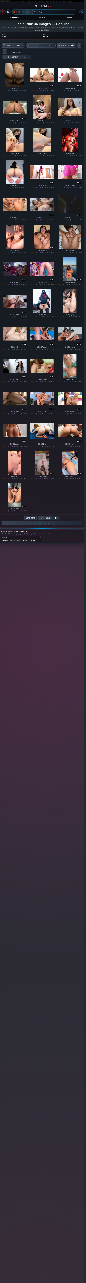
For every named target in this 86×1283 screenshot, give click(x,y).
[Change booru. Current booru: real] (15, 12)
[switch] (66, 45)
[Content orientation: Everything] (8, 11)
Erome (58, 1)
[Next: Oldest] (29, 57)
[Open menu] (2, 11)
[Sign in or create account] (81, 11)
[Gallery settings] (79, 45)
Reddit (70, 1)
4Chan (47, 1)
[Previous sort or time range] (5, 57)
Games (52, 1)
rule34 (42, 6)
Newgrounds (26, 1)
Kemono (41, 1)
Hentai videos (15, 1)
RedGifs (64, 1)
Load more (30, 518)
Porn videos (5, 1)
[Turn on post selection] (5, 51)
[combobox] (54, 12)
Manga (34, 1)
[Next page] (50, 45)
